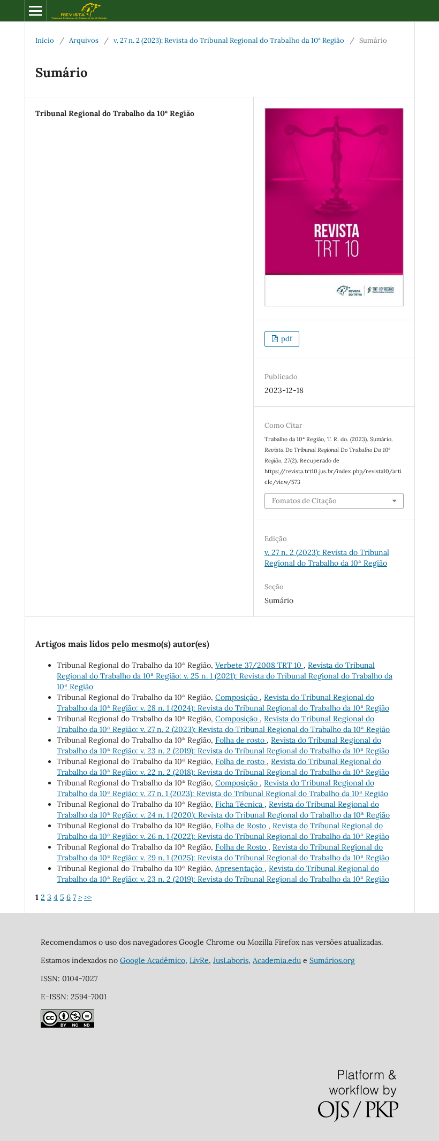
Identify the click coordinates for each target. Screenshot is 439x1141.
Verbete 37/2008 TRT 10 (259, 665)
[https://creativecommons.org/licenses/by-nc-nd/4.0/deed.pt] (67, 1025)
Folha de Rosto (241, 825)
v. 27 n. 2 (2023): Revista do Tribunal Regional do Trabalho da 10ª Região (228, 40)
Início (44, 40)
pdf (285, 338)
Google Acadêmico (152, 960)
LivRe (199, 960)
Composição (237, 697)
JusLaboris (230, 960)
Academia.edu (277, 960)
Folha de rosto (241, 740)
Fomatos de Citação (304, 500)
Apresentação (239, 868)
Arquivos (84, 40)
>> (88, 897)
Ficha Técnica (239, 804)
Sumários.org (332, 960)
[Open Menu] (35, 10)
